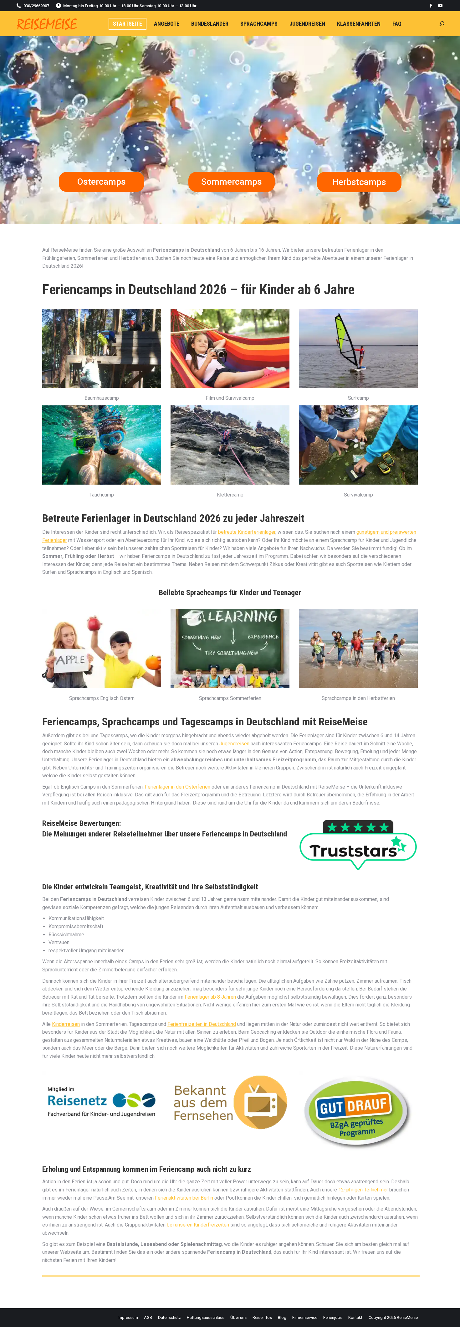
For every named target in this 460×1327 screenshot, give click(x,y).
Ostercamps (101, 182)
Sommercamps (231, 182)
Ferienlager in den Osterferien (177, 787)
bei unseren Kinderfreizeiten (198, 1225)
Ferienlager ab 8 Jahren (210, 997)
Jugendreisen (234, 744)
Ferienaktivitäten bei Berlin (183, 1198)
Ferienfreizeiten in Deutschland (201, 1024)
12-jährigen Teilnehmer (363, 1190)
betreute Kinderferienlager (246, 532)
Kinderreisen (66, 1024)
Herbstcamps (359, 182)
